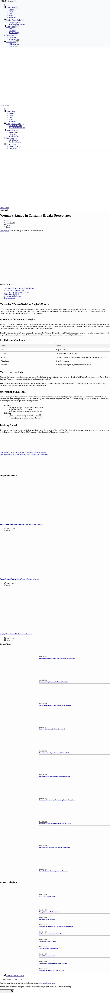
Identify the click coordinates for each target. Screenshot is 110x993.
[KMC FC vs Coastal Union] (18, 906)
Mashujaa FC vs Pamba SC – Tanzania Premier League (56, 926)
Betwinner (12, 121)
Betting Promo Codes (13, 124)
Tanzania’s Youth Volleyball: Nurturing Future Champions (57, 800)
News (6, 109)
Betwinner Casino (15, 142)
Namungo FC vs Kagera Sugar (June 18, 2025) (53, 963)
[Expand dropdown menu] (23, 124)
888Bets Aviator (14, 146)
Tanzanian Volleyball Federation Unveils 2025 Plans (55, 823)
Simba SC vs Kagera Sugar (47, 919)
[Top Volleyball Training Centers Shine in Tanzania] (18, 857)
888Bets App (13, 132)
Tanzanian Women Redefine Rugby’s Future (19, 288)
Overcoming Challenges (12, 296)
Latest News (5, 644)
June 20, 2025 (43, 822)
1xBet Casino (13, 140)
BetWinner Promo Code (17, 128)
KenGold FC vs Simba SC (47, 956)
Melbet (11, 119)
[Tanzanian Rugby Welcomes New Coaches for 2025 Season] (41, 520)
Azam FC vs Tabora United (47, 941)
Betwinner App (14, 136)
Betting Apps (10, 130)
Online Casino (9, 138)
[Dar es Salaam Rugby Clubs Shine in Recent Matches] (41, 575)
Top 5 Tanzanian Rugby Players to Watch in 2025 (54, 753)
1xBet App (12, 134)
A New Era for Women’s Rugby (15, 290)
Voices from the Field (11, 294)
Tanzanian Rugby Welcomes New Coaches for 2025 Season (21, 524)
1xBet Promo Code (15, 126)
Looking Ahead (9, 298)
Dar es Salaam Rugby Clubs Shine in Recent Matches (19, 579)
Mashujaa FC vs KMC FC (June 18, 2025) (51, 970)
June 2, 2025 (43, 894)
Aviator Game (11, 144)
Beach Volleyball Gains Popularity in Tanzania (53, 871)
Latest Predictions (8, 882)
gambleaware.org (49, 983)
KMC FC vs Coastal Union (47, 896)
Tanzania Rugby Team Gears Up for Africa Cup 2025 (55, 776)
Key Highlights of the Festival (19, 292)
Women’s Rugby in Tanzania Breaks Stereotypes (53, 682)
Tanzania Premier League (15, 976)
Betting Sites (10, 111)
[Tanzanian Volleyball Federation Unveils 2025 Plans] (18, 833)
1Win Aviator (13, 148)
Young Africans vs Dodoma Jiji (48, 912)
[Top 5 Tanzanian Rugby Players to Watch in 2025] (18, 762)
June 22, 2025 (43, 656)
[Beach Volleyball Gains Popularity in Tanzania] (18, 880)
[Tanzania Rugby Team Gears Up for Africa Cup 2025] (18, 786)
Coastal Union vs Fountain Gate (48, 948)
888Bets (11, 113)
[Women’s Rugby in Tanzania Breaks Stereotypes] (18, 691)
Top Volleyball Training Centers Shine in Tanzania (54, 847)
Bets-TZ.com (4, 105)
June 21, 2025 (43, 727)
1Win (10, 117)
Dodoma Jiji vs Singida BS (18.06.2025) (51, 934)
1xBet (11, 115)
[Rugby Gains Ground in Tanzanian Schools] (41, 629)
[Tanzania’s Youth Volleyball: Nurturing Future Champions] (18, 809)
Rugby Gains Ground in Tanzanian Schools (16, 634)
